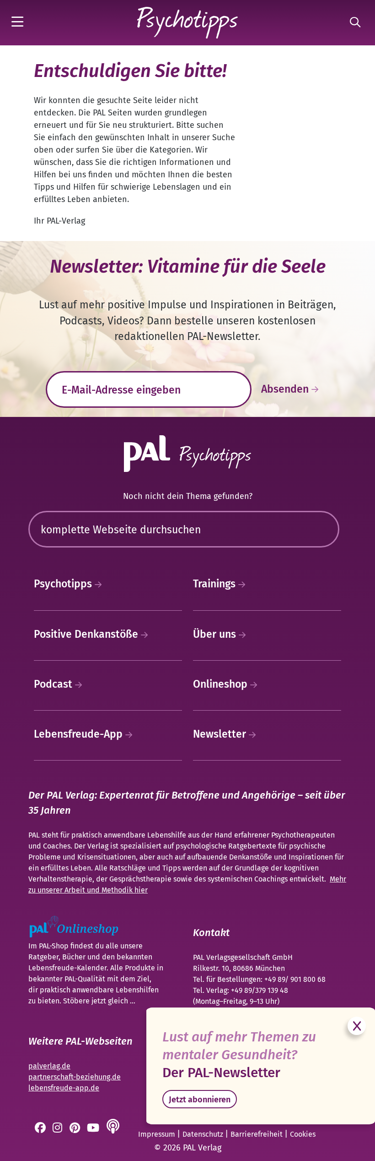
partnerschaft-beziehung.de (74, 1077)
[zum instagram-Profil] (58, 1129)
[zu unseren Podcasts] (114, 1129)
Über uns (216, 634)
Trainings (215, 583)
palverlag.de (49, 1066)
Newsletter (221, 734)
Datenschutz (203, 1134)
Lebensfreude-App (79, 734)
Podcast (54, 684)
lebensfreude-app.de (63, 1088)
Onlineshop (221, 684)
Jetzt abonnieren (199, 1100)
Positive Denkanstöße (87, 634)
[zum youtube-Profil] (94, 1129)
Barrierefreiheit (257, 1134)
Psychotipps (64, 583)
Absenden (286, 389)
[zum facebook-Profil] (41, 1129)
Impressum (157, 1134)
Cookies (303, 1134)
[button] (19, 22)
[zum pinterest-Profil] (76, 1129)
